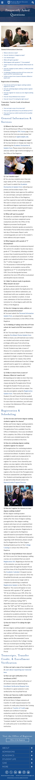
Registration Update (10, 585)
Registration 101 (9, 561)
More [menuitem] (5, 766)
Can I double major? (9, 57)
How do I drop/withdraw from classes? (14, 96)
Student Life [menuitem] (9, 759)
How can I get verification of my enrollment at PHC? (18, 110)
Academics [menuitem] (8, 755)
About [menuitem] (5, 748)
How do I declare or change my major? (14, 55)
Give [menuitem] (4, 763)
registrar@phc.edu (22, 137)
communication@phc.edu (28, 775)
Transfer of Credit (19, 708)
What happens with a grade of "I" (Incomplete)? (17, 62)
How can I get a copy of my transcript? (14, 108)
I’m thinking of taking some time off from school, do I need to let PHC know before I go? (18, 73)
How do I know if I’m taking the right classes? (16, 99)
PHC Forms (21, 131)
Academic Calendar (12, 572)
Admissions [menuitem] (8, 751)
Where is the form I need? (11, 53)
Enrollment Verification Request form (16, 686)
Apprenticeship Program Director (15, 482)
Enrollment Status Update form (20, 335)
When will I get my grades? (11, 60)
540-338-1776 (19, 775)
